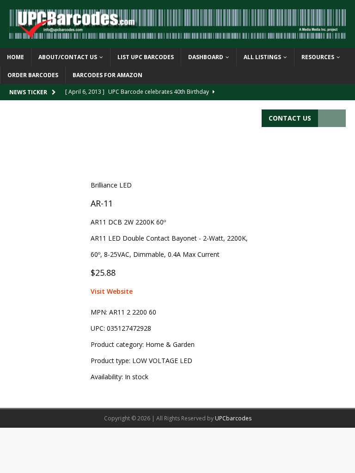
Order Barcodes (32, 75)
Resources (317, 57)
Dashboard (205, 57)
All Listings (262, 57)
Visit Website (112, 291)
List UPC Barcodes (145, 57)
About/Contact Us (67, 57)
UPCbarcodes (233, 418)
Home (15, 57)
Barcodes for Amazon (107, 75)
